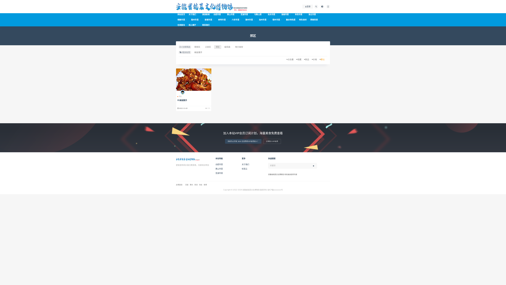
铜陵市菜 (181, 20)
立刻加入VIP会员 (272, 141)
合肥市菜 (217, 14)
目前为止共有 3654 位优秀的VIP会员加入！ (243, 141)
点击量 (291, 60)
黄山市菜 (231, 14)
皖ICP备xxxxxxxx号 (275, 190)
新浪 (196, 185)
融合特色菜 (290, 20)
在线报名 (181, 25)
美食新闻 (206, 14)
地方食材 (239, 47)
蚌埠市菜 (222, 20)
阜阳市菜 (298, 14)
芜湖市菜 (244, 14)
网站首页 (181, 14)
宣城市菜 (208, 20)
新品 (307, 60)
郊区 (218, 47)
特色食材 (303, 20)
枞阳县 (227, 47)
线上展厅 (192, 25)
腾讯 (191, 185)
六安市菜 (235, 20)
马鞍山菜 (258, 14)
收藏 (299, 60)
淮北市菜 (312, 14)
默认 (323, 60)
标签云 (244, 169)
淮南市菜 (285, 14)
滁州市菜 (249, 20)
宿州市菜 (276, 20)
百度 (186, 185)
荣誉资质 (314, 20)
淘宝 (200, 185)
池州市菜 (262, 20)
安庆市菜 (271, 14)
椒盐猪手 (198, 52)
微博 (205, 185)
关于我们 (192, 14)
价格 (315, 60)
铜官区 (197, 47)
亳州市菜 (195, 20)
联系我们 (206, 25)
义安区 (208, 47)
